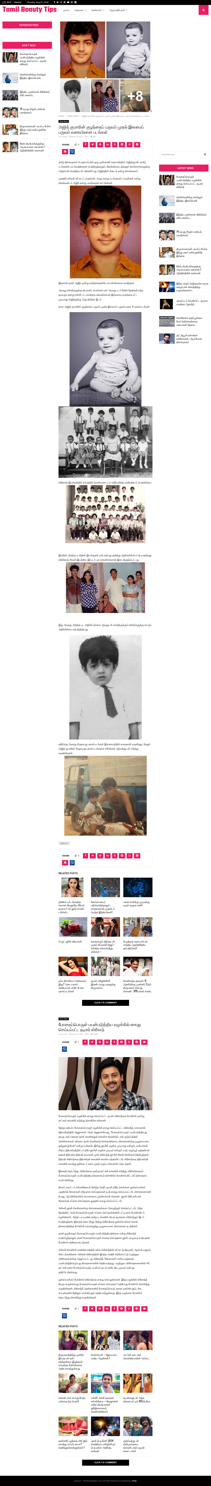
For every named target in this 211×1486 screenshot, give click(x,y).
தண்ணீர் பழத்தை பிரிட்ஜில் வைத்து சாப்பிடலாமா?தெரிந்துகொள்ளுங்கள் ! (73, 1444)
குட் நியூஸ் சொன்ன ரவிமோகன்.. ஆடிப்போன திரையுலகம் (189, 338)
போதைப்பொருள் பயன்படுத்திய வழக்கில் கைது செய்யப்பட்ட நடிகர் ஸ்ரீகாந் (33, 59)
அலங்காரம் (96, 10)
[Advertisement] (184, 78)
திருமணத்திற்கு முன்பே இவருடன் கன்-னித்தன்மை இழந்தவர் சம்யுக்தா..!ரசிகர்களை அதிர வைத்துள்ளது (71, 1361)
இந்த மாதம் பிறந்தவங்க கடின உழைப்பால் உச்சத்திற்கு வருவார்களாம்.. (192, 286)
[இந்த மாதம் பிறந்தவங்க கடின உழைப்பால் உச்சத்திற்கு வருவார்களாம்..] (167, 287)
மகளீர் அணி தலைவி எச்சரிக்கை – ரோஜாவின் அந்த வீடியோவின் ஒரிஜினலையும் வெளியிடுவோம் (104, 1404)
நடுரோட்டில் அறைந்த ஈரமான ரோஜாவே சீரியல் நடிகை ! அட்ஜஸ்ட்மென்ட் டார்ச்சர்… (72, 907)
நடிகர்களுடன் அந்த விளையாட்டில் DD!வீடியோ (136, 1399)
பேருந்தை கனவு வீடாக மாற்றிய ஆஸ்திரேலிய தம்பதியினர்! (135, 944)
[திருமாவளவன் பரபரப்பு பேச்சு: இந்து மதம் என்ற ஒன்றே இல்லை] (10, 129)
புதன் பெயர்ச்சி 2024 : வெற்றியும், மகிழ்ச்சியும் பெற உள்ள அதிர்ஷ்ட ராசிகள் (103, 1446)
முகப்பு (66, 10)
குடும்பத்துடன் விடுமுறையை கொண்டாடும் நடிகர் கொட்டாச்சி (134, 1446)
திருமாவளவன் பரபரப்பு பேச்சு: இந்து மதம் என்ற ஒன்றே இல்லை (35, 129)
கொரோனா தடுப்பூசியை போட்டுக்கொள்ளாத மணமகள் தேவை (189, 321)
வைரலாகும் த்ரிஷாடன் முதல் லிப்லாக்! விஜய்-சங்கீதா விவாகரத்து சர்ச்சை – (103, 946)
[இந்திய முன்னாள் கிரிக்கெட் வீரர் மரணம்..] (10, 95)
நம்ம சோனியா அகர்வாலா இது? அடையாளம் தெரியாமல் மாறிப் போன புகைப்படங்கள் (72, 986)
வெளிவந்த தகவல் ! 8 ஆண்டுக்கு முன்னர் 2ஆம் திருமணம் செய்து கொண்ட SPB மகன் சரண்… (137, 986)
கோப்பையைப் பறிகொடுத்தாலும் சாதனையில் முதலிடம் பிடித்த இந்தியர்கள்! (103, 907)
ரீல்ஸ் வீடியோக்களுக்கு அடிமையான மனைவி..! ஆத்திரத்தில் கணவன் (32, 146)
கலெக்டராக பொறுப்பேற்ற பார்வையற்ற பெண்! (72, 1399)
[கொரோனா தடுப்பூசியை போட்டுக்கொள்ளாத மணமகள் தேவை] (167, 321)
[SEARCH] (205, 154)
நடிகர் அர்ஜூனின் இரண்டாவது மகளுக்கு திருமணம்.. (103, 984)
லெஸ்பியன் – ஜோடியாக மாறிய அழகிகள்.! (104, 1356)
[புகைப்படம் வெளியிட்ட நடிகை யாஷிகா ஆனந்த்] (167, 304)
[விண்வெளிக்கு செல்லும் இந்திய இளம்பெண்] (10, 78)
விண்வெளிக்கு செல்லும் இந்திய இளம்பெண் (33, 76)
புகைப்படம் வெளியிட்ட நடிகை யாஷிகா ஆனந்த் (192, 302)
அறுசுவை (79, 10)
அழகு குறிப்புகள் (117, 10)
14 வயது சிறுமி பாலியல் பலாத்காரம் (32, 110)
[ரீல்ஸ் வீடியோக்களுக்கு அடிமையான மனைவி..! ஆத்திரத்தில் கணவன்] (10, 147)
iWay (134, 1481)
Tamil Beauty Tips (29, 10)
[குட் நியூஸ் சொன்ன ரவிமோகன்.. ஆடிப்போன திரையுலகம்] (167, 338)
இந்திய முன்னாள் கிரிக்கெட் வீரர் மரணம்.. (35, 93)
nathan (64, 136)
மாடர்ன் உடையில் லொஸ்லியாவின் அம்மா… (136, 1356)
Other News (63, 121)
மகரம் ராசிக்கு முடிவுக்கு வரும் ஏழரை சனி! (136, 903)
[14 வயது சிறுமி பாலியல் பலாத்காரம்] (10, 112)
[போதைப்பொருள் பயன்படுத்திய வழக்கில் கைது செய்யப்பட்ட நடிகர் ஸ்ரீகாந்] (10, 57)
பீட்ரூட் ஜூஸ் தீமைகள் (70, 941)
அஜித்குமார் (64, 843)
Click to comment (105, 1003)
